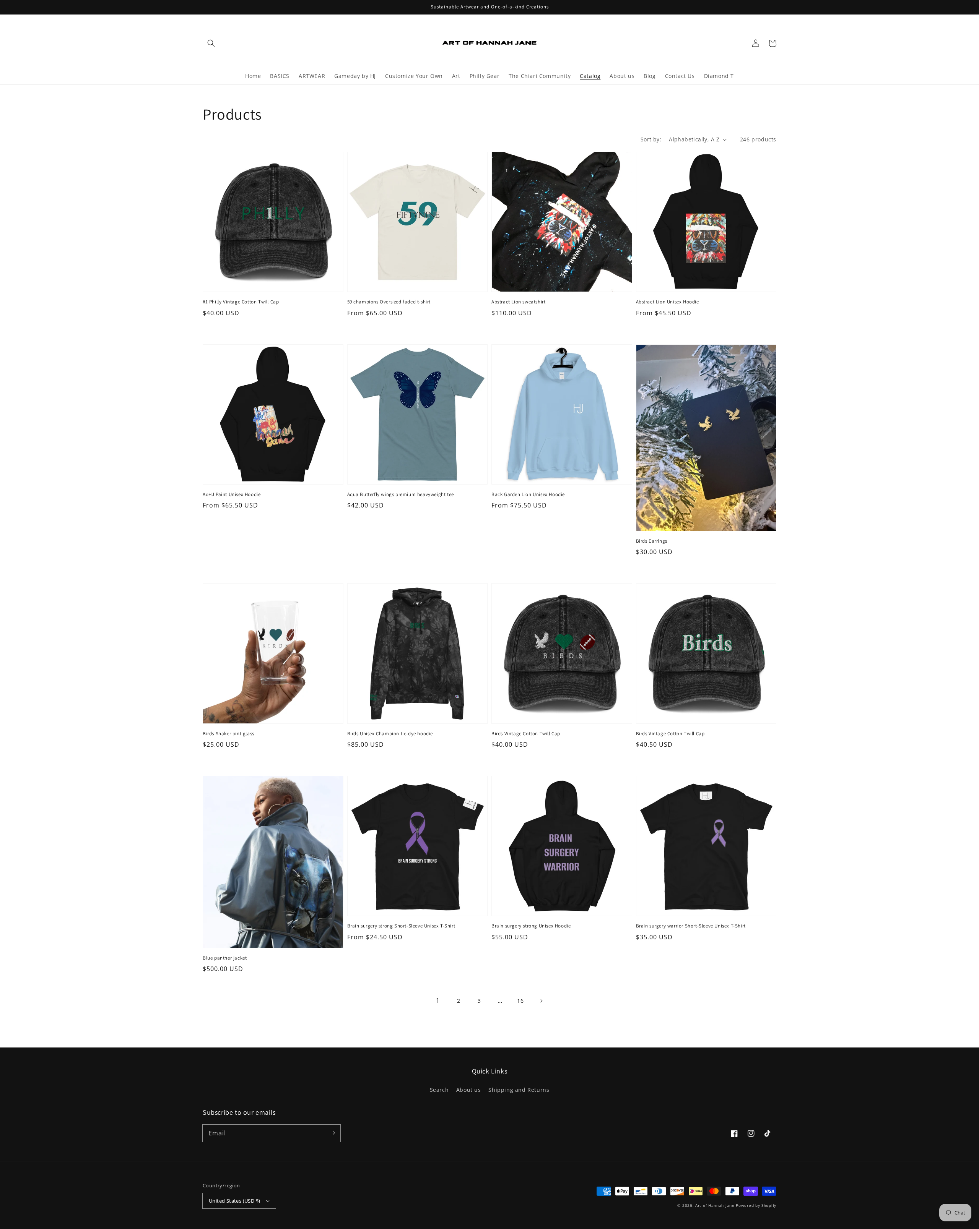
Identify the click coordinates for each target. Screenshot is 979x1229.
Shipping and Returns (518, 1089)
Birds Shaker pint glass (228, 733)
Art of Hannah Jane (715, 1205)
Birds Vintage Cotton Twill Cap (525, 733)
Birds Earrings (651, 541)
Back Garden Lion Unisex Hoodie (528, 494)
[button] (211, 43)
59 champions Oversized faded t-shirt (389, 301)
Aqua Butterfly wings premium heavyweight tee (400, 494)
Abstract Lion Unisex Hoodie (667, 301)
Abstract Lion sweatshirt (518, 301)
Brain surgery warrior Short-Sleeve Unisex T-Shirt (691, 926)
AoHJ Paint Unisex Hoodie (231, 494)
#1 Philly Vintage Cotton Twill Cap (241, 301)
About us (468, 1089)
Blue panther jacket (225, 958)
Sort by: (651, 139)
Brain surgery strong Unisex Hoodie (531, 926)
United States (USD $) (234, 1200)
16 (520, 1000)
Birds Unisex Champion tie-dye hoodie (390, 733)
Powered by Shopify (756, 1205)
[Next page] (541, 1000)
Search (439, 1089)
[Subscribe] (332, 1133)
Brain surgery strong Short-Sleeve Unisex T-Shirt (401, 926)
